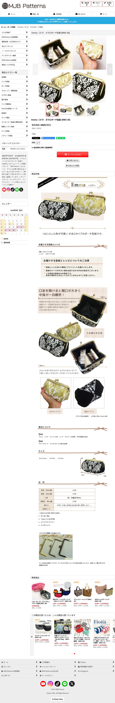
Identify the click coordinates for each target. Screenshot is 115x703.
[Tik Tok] (13, 189)
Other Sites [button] (58, 699)
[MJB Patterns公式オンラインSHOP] (23, 5)
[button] (85, 4)
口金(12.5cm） (76, 498)
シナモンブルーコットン (98, 416)
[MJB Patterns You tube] (4, 189)
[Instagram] (8, 189)
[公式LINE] (17, 189)
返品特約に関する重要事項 (42, 147)
